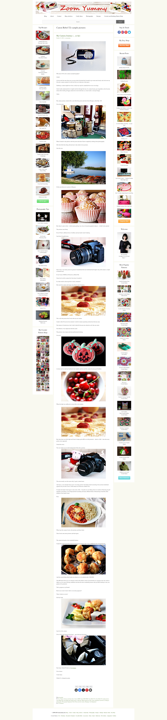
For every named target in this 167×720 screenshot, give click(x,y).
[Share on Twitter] (83, 690)
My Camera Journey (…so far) (68, 35)
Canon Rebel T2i (91, 698)
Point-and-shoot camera (80, 701)
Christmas (63, 715)
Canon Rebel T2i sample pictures (102, 698)
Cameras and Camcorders (69, 698)
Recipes (99, 16)
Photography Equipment (67, 701)
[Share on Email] (90, 690)
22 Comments (61, 703)
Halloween (98, 715)
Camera (61, 698)
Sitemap (101, 712)
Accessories (85, 715)
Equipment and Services (100, 700)
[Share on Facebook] (79, 690)
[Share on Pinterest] (86, 690)
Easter (93, 715)
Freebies (114, 715)
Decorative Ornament (70, 715)
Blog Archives (69, 16)
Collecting (79, 700)
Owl (59, 715)
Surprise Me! (124, 221)
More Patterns (124, 478)
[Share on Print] (76, 690)
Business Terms (107, 712)
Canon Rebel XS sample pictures (70, 700)
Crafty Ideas (79, 16)
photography (60, 697)
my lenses (73, 668)
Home (90, 715)
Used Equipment (93, 701)
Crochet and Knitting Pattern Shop (113, 16)
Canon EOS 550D (84, 698)
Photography (89, 16)
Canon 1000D (77, 698)
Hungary (107, 700)
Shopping (87, 701)
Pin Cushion (103, 715)
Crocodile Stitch (79, 715)
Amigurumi (109, 715)
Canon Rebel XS (59, 700)
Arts (59, 698)
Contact (59, 16)
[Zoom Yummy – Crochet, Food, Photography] (83, 7)
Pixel (74, 701)
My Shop (113, 712)
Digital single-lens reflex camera (88, 700)
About (52, 16)
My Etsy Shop (124, 45)
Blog (45, 16)
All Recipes (42, 201)
